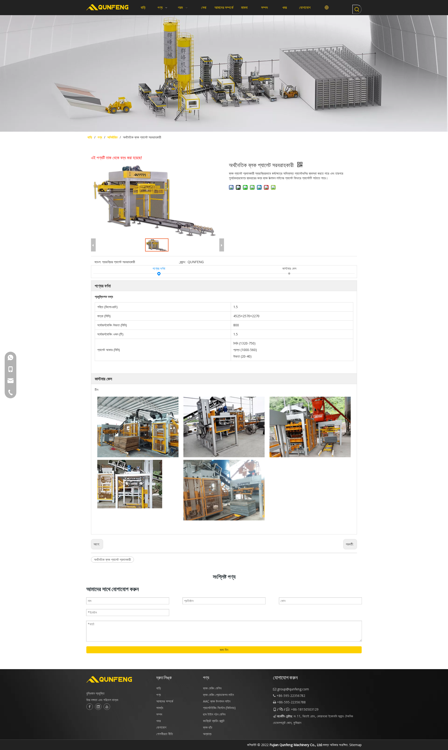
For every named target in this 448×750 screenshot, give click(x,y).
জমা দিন (224, 649)
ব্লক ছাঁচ (207, 727)
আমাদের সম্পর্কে (164, 701)
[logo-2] (119, 679)
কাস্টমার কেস (289, 268)
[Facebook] (89, 706)
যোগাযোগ (161, 727)
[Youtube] (107, 706)
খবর (158, 721)
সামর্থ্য (159, 707)
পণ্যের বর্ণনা (159, 268)
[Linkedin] (98, 706)
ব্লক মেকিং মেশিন (212, 688)
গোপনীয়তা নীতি (164, 734)
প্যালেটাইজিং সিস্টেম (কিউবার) (219, 707)
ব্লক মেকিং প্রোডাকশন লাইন (218, 694)
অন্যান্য (207, 734)
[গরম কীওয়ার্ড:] (357, 9)
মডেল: (97, 262)
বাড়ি (158, 688)
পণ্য (158, 694)
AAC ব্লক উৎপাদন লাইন (216, 701)
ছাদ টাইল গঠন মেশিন (214, 714)
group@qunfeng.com (293, 689)
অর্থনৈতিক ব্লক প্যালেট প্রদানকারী (112, 559)
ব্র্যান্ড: (183, 262)
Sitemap (355, 745)
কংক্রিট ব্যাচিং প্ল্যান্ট (213, 721)
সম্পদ (159, 714)
